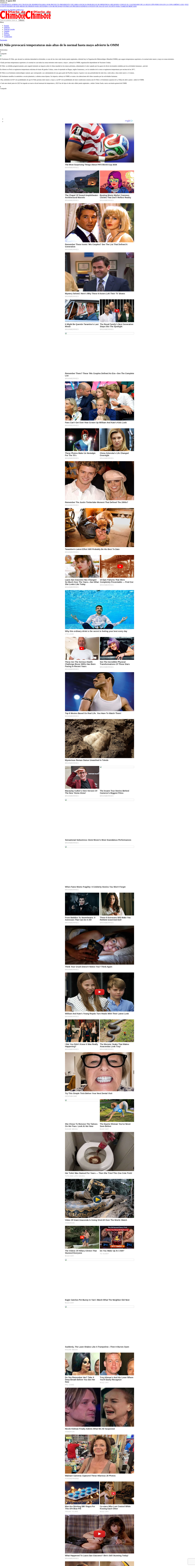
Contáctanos (8, 36)
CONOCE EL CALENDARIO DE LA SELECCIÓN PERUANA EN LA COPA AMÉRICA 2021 (151, 4)
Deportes (7, 35)
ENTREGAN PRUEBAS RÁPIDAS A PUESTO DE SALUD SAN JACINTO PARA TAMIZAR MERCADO (100, 6)
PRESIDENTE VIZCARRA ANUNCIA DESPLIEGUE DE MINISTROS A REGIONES (89, 4)
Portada (6, 26)
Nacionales (3, 40)
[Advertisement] (65, 105)
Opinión (6, 31)
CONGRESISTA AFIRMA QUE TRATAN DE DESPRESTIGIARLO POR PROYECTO (30, 4)
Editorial (7, 27)
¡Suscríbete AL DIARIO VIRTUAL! (12, 10)
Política (6, 33)
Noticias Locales (9, 29)
